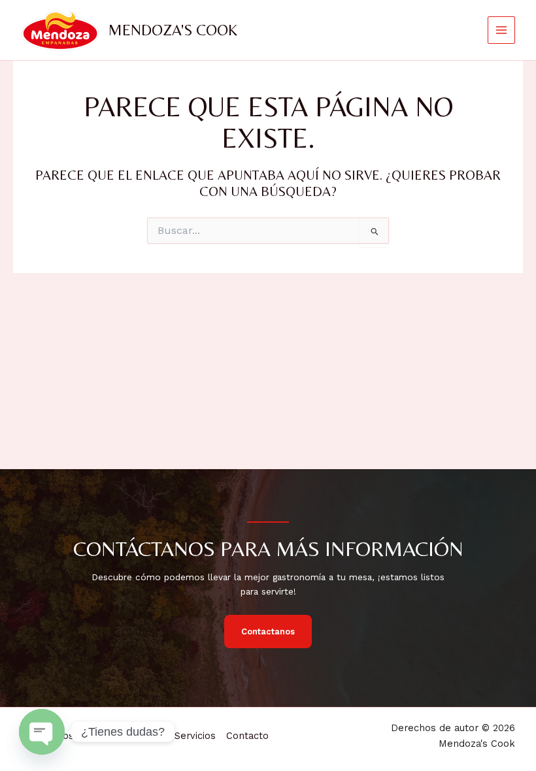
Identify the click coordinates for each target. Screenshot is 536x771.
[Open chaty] (42, 732)
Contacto (247, 736)
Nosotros (77, 736)
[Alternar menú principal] (502, 30)
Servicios (195, 736)
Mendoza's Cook (173, 30)
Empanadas (136, 736)
